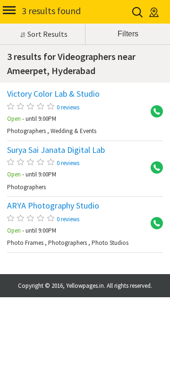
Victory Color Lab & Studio (53, 94)
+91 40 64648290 (153, 223)
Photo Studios (110, 243)
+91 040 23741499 (153, 168)
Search (138, 12)
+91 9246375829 (153, 111)
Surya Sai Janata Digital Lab (56, 150)
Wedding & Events (73, 131)
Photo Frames (25, 243)
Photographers (26, 131)
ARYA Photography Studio (53, 206)
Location (154, 12)
